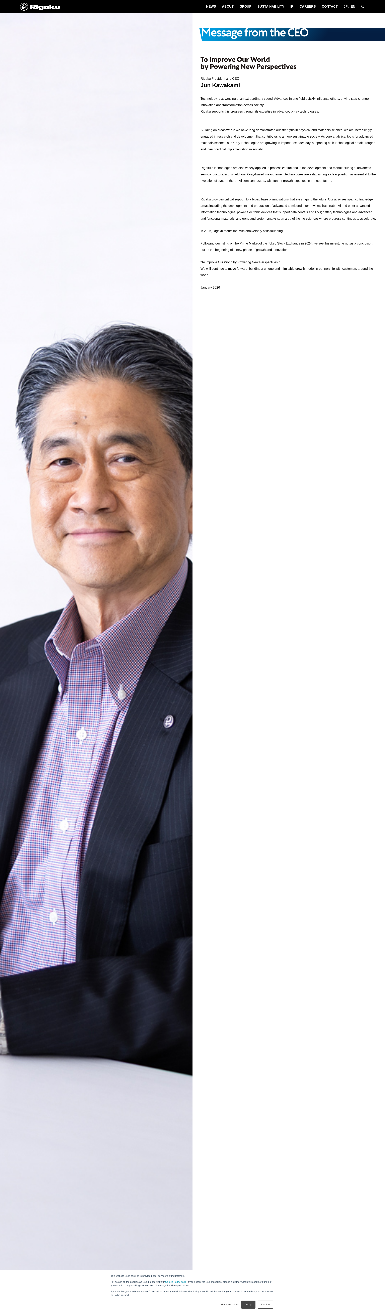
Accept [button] (248, 1304)
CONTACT (330, 6)
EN (353, 6)
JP (346, 6)
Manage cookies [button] (230, 1304)
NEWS (211, 6)
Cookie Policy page (175, 1282)
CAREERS (308, 6)
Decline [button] (265, 1304)
